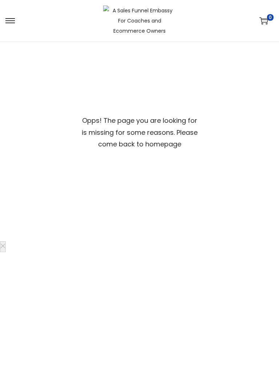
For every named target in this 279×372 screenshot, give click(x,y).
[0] (263, 20)
